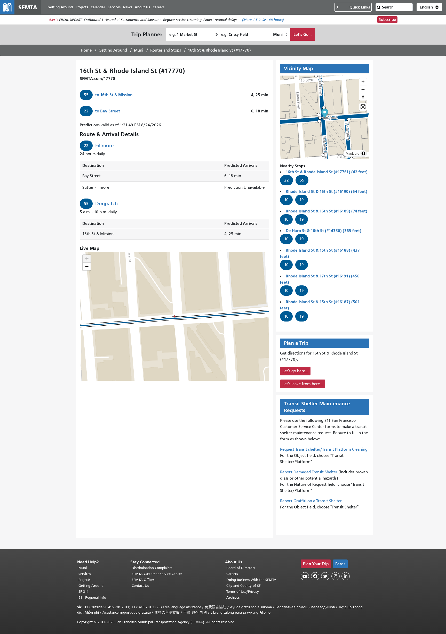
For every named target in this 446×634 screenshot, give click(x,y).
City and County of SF (243, 585)
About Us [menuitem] (142, 7)
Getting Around (113, 50)
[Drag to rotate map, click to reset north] (363, 97)
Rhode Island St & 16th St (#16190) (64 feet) (326, 191)
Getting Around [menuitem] (60, 7)
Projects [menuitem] (81, 7)
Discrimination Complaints (152, 568)
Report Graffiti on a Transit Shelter (311, 501)
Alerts (53, 20)
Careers (232, 574)
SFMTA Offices (143, 580)
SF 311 (83, 591)
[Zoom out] (363, 89)
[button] (429, 7)
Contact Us (140, 585)
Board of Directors (240, 568)
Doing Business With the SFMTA (251, 580)
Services (84, 574)
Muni (138, 50)
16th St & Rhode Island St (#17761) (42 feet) (327, 171)
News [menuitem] (127, 7)
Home (86, 50)
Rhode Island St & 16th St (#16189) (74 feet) (326, 211)
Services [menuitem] (114, 7)
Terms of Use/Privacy (242, 591)
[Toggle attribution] (363, 153)
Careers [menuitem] (158, 7)
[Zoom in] (363, 82)
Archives (233, 597)
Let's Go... (302, 34)
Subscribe (387, 19)
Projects (84, 580)
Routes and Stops (165, 50)
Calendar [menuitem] (98, 7)
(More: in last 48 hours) (263, 20)
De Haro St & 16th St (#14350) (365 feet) (323, 230)
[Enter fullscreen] (363, 107)
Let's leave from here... (302, 384)
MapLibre (352, 153)
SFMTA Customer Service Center (157, 574)
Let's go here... (295, 371)
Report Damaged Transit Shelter (308, 472)
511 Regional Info (92, 597)
